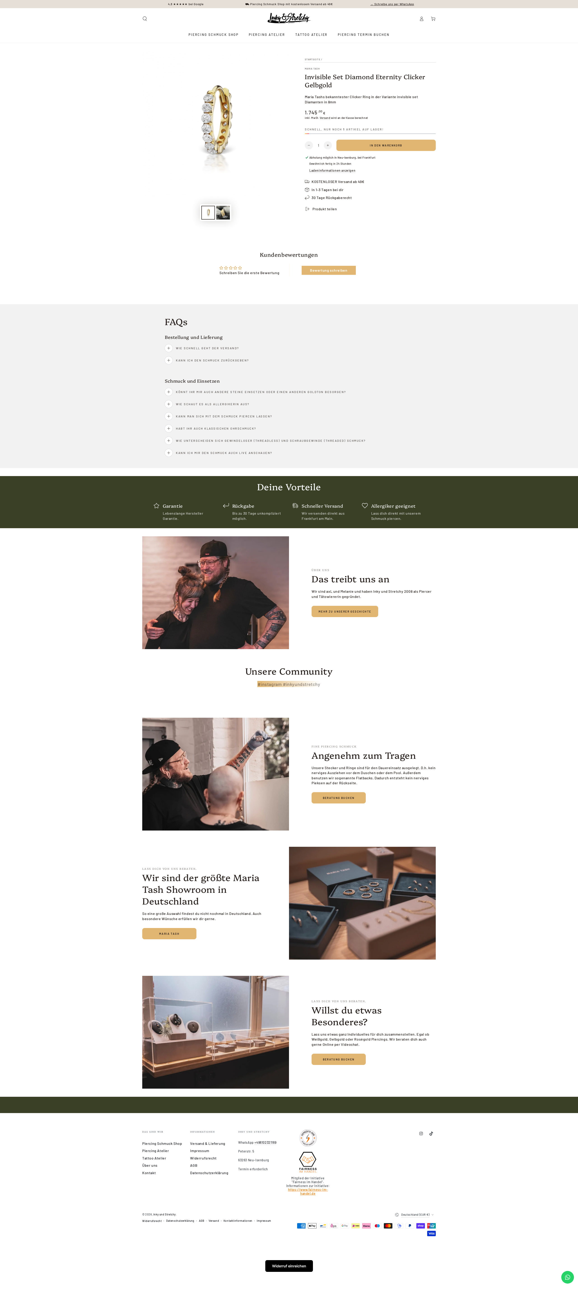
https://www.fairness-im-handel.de (308, 1191)
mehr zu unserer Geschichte (345, 611)
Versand (325, 117)
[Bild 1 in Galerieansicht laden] (208, 213)
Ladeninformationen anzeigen (332, 170)
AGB (193, 1165)
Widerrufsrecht (203, 1158)
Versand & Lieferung (207, 1143)
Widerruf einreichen (289, 1266)
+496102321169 (265, 1142)
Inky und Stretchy (164, 1214)
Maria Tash (312, 68)
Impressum (199, 1150)
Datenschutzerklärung (209, 1173)
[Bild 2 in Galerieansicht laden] (223, 213)
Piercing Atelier (155, 1150)
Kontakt (149, 1173)
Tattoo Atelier (154, 1158)
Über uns (150, 1165)
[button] (145, 19)
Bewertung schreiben (328, 270)
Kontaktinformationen (238, 1220)
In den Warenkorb (386, 145)
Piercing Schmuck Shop (162, 1143)
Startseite (312, 59)
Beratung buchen (339, 797)
